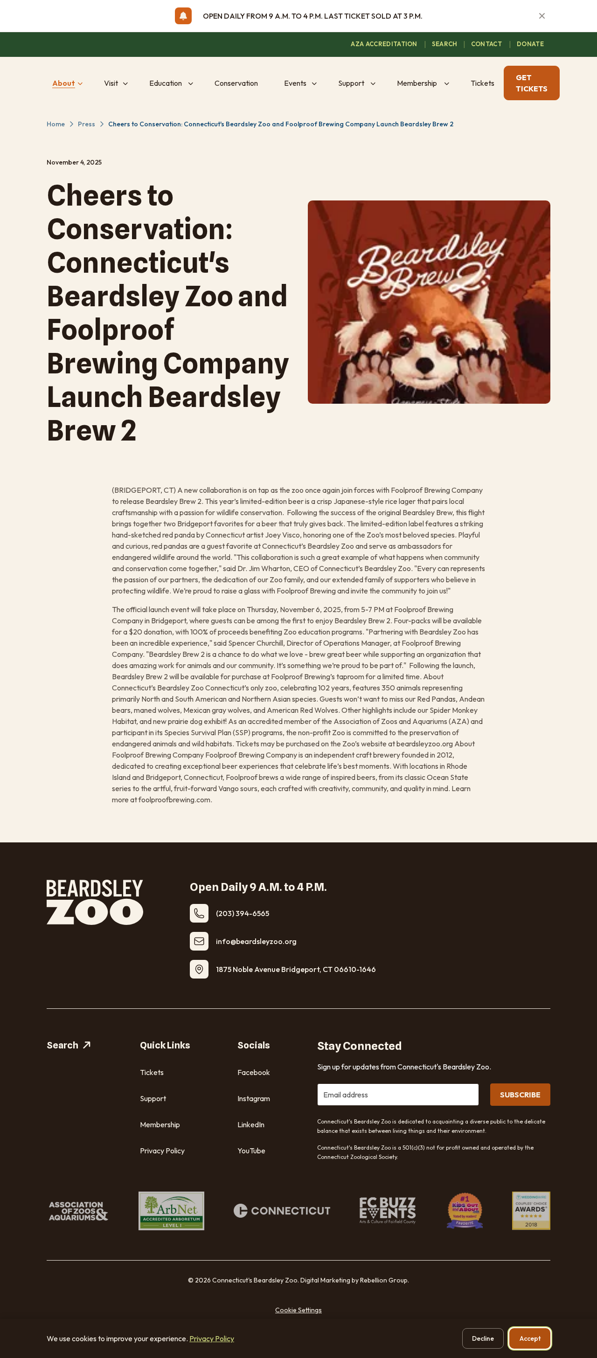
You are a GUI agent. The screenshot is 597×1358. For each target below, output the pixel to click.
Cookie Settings (298, 1310)
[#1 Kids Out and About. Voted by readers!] (465, 1211)
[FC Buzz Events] (388, 1211)
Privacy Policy (162, 1150)
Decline (483, 1338)
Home (56, 124)
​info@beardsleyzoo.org (256, 941)
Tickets (152, 1072)
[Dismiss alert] (542, 15)
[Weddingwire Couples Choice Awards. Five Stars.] (531, 1211)
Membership (160, 1124)
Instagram (253, 1098)
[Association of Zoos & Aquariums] (78, 1211)
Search (62, 1045)
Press (86, 124)
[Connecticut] (282, 1211)
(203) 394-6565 (242, 913)
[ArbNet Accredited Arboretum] (171, 1211)
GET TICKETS (532, 83)
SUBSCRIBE (520, 1094)
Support (153, 1098)
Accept (530, 1338)
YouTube (251, 1150)
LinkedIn (250, 1124)
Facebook (253, 1072)
